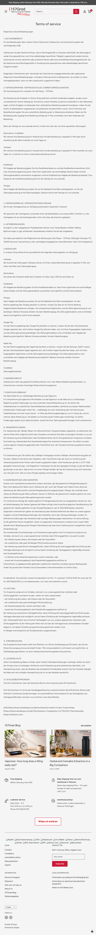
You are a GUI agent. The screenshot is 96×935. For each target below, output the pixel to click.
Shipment (9, 881)
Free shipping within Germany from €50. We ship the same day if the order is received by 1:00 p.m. (48, 2)
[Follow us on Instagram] (10, 917)
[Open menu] (6, 11)
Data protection (11, 861)
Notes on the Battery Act (62, 887)
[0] (89, 11)
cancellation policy (12, 857)
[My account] (84, 11)
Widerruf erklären (48, 821)
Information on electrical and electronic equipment (68, 882)
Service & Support (12, 877)
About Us (8, 889)
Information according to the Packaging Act (70, 877)
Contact (8, 850)
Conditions (9, 853)
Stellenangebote (12, 896)
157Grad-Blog (10, 892)
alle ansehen (86, 725)
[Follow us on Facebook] (6, 917)
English (8, 907)
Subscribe (60, 864)
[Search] (76, 11)
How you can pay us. (13, 885)
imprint (8, 865)
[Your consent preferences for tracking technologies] (92, 931)
